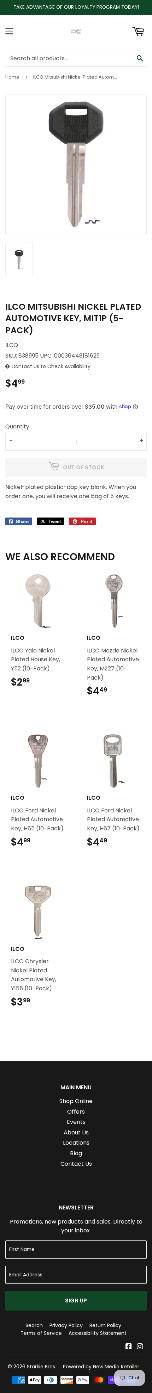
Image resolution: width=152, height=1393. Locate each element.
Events (76, 1122)
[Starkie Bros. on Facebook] (128, 1347)
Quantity (17, 426)
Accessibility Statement (98, 1333)
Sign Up (76, 1300)
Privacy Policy (66, 1325)
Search (34, 1325)
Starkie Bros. (41, 1366)
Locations (76, 1143)
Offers (76, 1112)
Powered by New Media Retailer (101, 1366)
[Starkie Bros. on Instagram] (140, 1347)
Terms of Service (41, 1333)
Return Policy (105, 1325)
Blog (76, 1153)
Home (12, 77)
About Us (76, 1132)
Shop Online (76, 1101)
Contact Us (76, 1164)
